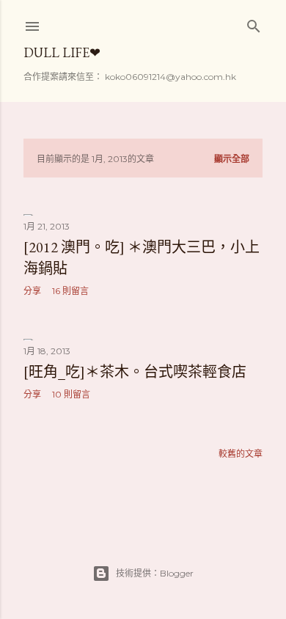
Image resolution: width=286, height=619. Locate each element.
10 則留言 (71, 394)
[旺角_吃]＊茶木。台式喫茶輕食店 (134, 371)
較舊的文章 (241, 453)
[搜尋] (254, 23)
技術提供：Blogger (155, 573)
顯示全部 (231, 158)
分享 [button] (32, 290)
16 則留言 (70, 290)
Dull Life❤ (61, 52)
